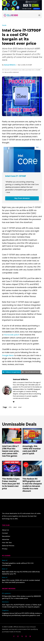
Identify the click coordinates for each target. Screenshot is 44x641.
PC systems (6, 593)
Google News (8, 355)
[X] (22, 636)
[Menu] (39, 15)
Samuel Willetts (10, 65)
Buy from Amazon (22, 198)
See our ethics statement (12, 72)
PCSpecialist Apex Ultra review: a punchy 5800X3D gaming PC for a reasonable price (21, 597)
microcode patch (11, 335)
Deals (4, 25)
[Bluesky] (13, 401)
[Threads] (26, 636)
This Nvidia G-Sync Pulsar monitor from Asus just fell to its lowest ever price (11, 483)
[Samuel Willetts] (7, 390)
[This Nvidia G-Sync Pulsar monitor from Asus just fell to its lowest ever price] (11, 468)
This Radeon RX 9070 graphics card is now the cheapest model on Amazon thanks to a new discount (32, 484)
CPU (10, 407)
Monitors (5, 602)
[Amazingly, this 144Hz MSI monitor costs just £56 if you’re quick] (32, 436)
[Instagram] (18, 636)
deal (14, 407)
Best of (4, 560)
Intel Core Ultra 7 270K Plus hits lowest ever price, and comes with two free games (10, 451)
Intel (19, 407)
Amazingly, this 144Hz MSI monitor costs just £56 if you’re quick (32, 450)
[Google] (30, 636)
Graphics (5, 610)
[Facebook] (14, 636)
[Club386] (11, 15)
